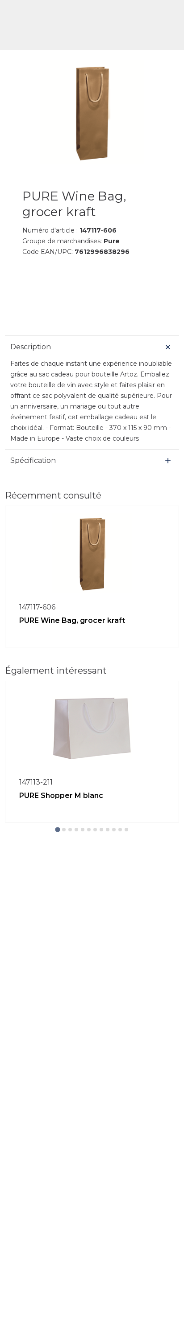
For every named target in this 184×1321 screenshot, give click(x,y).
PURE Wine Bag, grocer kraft (72, 620)
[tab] (57, 829)
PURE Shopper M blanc (61, 795)
